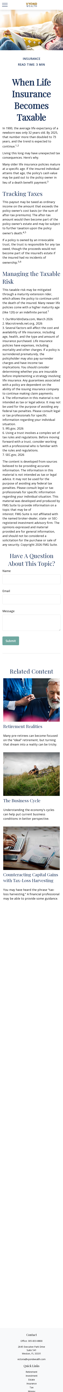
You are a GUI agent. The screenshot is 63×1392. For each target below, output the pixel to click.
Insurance (31, 1383)
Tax (31, 1387)
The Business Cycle (21, 800)
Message (8, 611)
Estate (31, 1379)
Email (6, 591)
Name (6, 571)
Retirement (31, 1371)
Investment (31, 1375)
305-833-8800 (35, 1340)
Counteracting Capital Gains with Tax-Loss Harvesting (30, 877)
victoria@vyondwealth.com (31, 1359)
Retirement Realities (22, 726)
